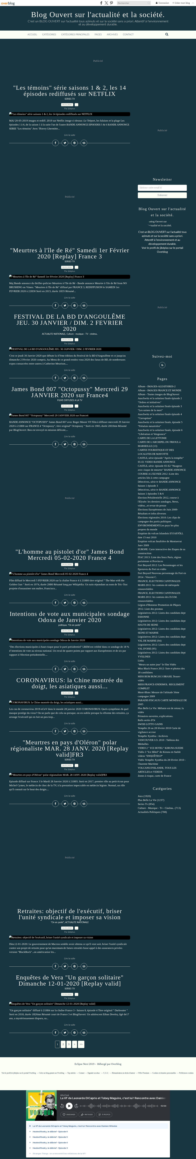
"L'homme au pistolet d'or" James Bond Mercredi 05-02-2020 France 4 (69, 554)
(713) (159, 808)
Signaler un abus (94, 1073)
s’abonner (70, 1114)
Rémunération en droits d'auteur (123, 1073)
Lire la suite (69, 135)
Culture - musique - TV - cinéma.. (82, 334)
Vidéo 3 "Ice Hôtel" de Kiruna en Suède (159, 752)
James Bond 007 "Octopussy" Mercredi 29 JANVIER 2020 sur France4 (69, 392)
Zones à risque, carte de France (154, 775)
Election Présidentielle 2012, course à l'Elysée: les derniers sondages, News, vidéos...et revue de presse (158, 501)
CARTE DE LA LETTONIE (152, 438)
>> (81, 1044)
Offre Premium (143, 1073)
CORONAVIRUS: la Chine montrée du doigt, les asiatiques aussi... (69, 683)
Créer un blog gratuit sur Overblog (51, 1073)
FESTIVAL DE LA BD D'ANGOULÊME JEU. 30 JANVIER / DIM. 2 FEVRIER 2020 (69, 322)
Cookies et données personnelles (164, 1073)
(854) (146, 804)
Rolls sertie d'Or (146, 720)
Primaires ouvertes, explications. (155, 716)
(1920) (144, 796)
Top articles (71, 1073)
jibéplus (164, 248)
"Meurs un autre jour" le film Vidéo (157, 664)
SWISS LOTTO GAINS (150, 724)
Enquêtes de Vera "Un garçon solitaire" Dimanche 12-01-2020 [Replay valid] (70, 980)
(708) (152, 812)
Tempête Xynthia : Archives (153, 736)
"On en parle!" (74, 625)
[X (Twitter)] (106, 3)
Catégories (49, 34)
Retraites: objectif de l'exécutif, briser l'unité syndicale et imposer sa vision (69, 914)
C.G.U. (106, 1073)
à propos (106, 1114)
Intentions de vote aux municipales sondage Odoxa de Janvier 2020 (70, 616)
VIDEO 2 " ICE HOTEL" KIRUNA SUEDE (160, 748)
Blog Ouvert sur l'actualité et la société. (98, 14)
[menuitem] (32, 35)
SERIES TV (70, 99)
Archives (112, 34)
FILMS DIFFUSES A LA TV (69, 400)
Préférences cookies (186, 1073)
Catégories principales (75, 34)
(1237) (151, 800)
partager (89, 1114)
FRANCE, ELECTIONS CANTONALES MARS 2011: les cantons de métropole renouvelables (159, 585)
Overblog (116, 1064)
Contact (128, 34)
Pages (98, 34)
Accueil (32, 34)
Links (141, 660)
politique (62, 625)
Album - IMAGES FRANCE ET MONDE (159, 390)
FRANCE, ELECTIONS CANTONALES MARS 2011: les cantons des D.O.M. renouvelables (159, 597)
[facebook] (101, 3)
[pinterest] (111, 3)
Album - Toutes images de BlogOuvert (158, 394)
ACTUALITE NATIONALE (53, 334)
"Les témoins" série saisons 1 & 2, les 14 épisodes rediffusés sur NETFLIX (69, 90)
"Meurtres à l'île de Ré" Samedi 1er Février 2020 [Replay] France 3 (69, 253)
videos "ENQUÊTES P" (150, 755)
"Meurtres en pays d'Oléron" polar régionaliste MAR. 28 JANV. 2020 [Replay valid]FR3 (70, 748)
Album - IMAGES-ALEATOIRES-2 (157, 386)
